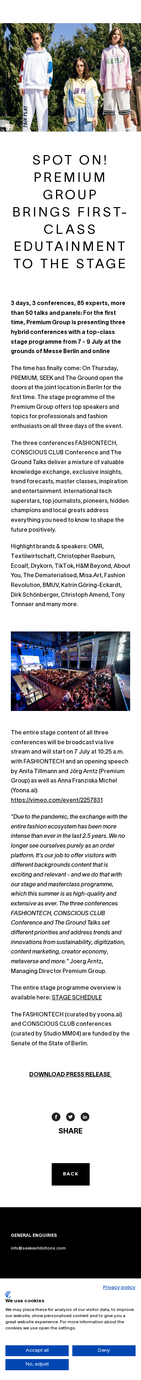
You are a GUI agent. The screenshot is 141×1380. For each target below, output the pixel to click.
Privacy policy (119, 1287)
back (70, 1174)
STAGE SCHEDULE (77, 997)
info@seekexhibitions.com (38, 1248)
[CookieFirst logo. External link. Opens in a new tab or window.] (8, 1294)
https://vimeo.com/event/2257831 (57, 800)
